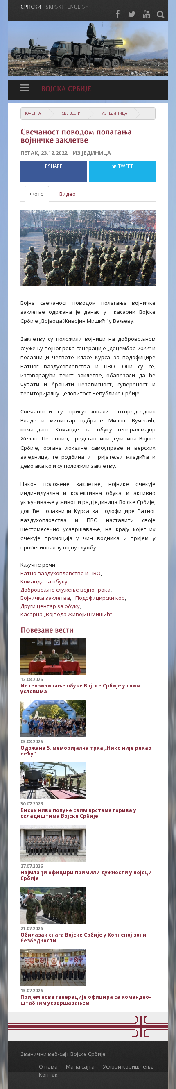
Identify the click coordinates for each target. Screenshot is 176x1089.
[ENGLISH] (78, 6)
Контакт (50, 1074)
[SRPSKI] (54, 6)
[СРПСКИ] (30, 6)
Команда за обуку (44, 581)
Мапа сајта (80, 1066)
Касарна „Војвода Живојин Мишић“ (66, 614)
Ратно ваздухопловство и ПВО (60, 573)
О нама (48, 1066)
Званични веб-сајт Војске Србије (63, 1053)
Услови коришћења (128, 1066)
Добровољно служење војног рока (65, 589)
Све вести (71, 113)
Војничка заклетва (45, 597)
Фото (37, 193)
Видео (67, 193)
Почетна (32, 113)
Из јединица (114, 113)
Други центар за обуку (50, 606)
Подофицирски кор (100, 597)
